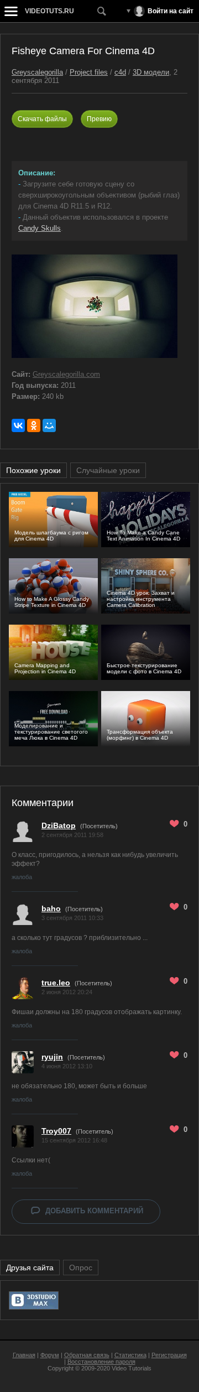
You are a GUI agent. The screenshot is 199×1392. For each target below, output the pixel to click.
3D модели (151, 72)
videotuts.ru (49, 11)
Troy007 (56, 1130)
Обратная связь (86, 1355)
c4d (120, 72)
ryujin (52, 1056)
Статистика (130, 1355)
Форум (49, 1355)
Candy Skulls (39, 228)
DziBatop (58, 825)
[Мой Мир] (49, 425)
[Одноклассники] (33, 425)
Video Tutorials (131, 1368)
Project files (89, 72)
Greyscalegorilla (37, 72)
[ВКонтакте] (18, 425)
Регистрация (169, 1355)
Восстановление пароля (101, 1361)
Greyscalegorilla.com (66, 374)
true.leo (55, 982)
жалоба (22, 877)
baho (51, 908)
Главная (24, 1355)
